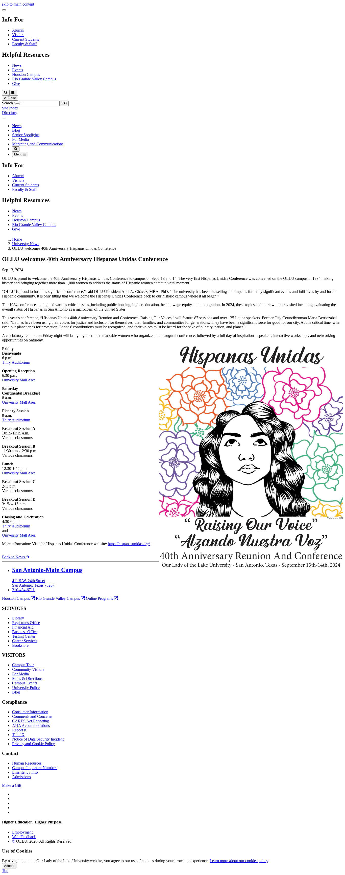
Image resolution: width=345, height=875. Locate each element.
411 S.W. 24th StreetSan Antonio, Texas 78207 (33, 583)
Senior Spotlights (25, 135)
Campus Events (24, 683)
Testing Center (23, 636)
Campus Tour (23, 665)
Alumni (18, 30)
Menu (18, 154)
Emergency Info (25, 772)
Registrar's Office (26, 622)
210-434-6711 (23, 590)
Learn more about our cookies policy (239, 861)
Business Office (24, 632)
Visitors (18, 35)
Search (7, 103)
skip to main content (18, 4)
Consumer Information (30, 712)
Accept (9, 866)
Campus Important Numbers (34, 768)
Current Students (25, 39)
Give (16, 83)
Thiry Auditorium (16, 362)
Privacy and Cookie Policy (33, 744)
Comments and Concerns (32, 716)
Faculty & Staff (24, 44)
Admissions (21, 777)
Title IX (18, 734)
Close (11, 98)
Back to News (14, 557)
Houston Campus (26, 74)
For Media (20, 139)
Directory (9, 112)
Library (18, 618)
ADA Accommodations (31, 725)
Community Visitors (28, 669)
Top (5, 870)
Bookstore (20, 645)
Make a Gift (11, 785)
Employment (22, 832)
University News (25, 244)
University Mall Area (19, 380)
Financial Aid (23, 627)
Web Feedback (24, 837)
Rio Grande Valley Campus (34, 79)
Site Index (10, 108)
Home (17, 239)
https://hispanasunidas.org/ (129, 544)
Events (17, 70)
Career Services (24, 641)
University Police (26, 687)
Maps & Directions (27, 678)
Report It (19, 730)
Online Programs (99, 598)
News (16, 65)
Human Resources (26, 763)
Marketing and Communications (37, 144)
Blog (16, 130)
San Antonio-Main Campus (47, 570)
